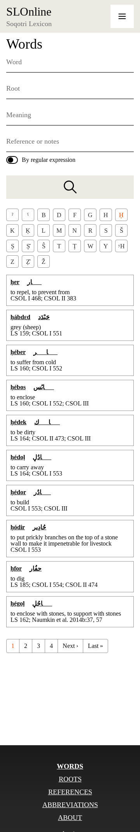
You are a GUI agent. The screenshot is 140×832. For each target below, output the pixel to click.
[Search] (70, 187)
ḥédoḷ (17, 457)
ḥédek (18, 422)
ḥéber (18, 352)
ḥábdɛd (20, 317)
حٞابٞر (45, 352)
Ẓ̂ (28, 261)
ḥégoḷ (17, 603)
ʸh (121, 246)
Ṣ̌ (28, 246)
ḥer (14, 282)
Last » (95, 645)
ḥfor (16, 568)
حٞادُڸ (42, 457)
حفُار (36, 568)
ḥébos (18, 387)
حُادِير (39, 527)
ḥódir (17, 527)
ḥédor (18, 492)
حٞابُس (43, 387)
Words (70, 766)
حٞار (34, 282)
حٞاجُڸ (42, 603)
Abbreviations (70, 805)
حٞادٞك (47, 422)
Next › (70, 645)
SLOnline (28, 12)
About (70, 817)
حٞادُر (42, 492)
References (70, 792)
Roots (70, 779)
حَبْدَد (44, 317)
